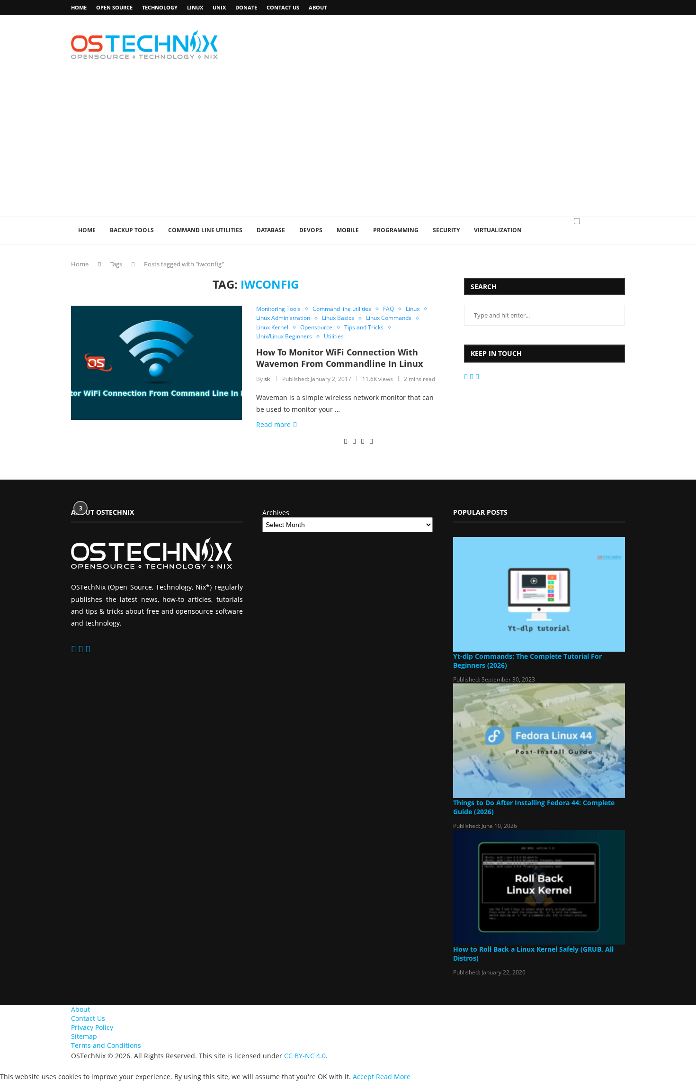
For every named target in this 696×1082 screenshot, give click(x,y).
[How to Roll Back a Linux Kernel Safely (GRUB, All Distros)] (539, 887)
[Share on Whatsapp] (354, 441)
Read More (393, 1076)
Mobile (348, 230)
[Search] (620, 240)
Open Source (114, 7)
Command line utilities (205, 230)
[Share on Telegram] (363, 441)
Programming (396, 230)
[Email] (467, 376)
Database (271, 230)
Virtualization (498, 230)
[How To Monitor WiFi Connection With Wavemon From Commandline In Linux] (156, 362)
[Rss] (477, 376)
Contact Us (283, 7)
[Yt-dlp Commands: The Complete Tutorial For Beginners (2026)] (539, 594)
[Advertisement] (348, 145)
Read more (273, 424)
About (318, 7)
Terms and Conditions (106, 1045)
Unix (219, 7)
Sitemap (84, 1036)
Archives (275, 512)
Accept (363, 1076)
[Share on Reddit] (346, 441)
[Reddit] (472, 376)
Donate (246, 7)
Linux (195, 7)
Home (79, 7)
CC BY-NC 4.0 (305, 1055)
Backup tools (132, 230)
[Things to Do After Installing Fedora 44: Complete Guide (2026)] (539, 740)
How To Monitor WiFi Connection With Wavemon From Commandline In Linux (339, 357)
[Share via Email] (371, 441)
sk (267, 379)
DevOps (310, 230)
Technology (160, 7)
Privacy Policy (92, 1027)
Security (446, 230)
